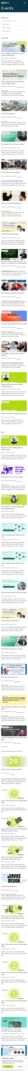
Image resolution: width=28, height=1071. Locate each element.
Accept (8, 1066)
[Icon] (2, 21)
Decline (20, 1066)
